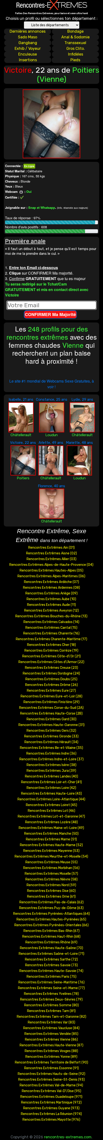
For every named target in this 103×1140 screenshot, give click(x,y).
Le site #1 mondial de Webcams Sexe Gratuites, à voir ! (51, 383)
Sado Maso (27, 37)
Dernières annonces (28, 31)
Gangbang (27, 43)
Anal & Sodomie (75, 37)
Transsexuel (75, 43)
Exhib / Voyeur (28, 48)
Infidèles (75, 54)
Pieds (75, 60)
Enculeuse (27, 54)
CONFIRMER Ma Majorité (50, 314)
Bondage (75, 31)
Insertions (28, 60)
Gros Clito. (75, 48)
